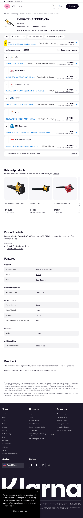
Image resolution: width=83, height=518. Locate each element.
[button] (61, 6)
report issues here (49, 370)
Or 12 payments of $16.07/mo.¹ (64, 78)
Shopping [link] (14, 14)
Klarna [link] (6, 14)
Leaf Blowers (40, 280)
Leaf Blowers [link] (54, 14)
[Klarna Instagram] (48, 465)
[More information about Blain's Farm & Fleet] (6, 84)
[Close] (37, 491)
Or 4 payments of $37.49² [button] (37, 212)
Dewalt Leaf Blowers (15, 249)
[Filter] (6, 37)
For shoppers (8, 1)
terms (15, 393)
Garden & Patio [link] (25, 14)
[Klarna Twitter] (42, 465)
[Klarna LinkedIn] (37, 465)
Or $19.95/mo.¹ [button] (58, 212)
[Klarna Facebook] (31, 465)
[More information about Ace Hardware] (6, 71)
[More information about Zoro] (6, 112)
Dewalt (38, 275)
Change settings (20, 511)
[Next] (75, 195)
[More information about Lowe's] (6, 98)
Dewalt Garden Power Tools (18, 246)
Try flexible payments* (58, 30)
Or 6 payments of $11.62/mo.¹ (65, 44)
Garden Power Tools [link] (40, 14)
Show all (56, 174)
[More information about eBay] (6, 57)
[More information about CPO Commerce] (6, 126)
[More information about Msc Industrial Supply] (6, 140)
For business (19, 1)
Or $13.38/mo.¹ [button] (9, 212)
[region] (20, 503)
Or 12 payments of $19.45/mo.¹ (64, 147)
